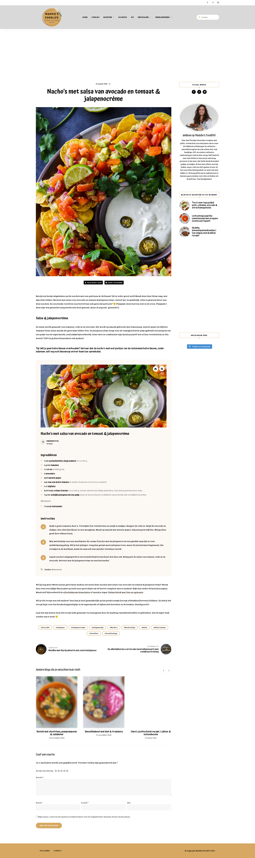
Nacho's (114, 627)
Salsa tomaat (160, 627)
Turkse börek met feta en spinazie (125, 592)
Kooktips (123, 17)
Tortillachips (111, 633)
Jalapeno (61, 627)
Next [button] (168, 670)
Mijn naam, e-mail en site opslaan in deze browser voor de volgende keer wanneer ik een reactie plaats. (84, 816)
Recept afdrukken (115, 282)
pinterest (218, 2)
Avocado (45, 627)
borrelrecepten (159, 588)
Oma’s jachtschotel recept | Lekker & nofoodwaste (151, 733)
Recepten (107, 17)
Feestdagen (143, 17)
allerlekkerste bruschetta (76, 592)
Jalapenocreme (78, 627)
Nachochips (130, 627)
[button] (162, 368)
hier (38, 588)
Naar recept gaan (94, 282)
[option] (57, 707)
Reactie (40, 777)
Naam (39, 802)
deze (74, 334)
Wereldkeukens (162, 17)
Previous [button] (163, 670)
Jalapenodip (98, 627)
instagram (212, 2)
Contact (57, 851)
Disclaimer (45, 851)
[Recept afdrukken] (155, 369)
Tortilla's (94, 633)
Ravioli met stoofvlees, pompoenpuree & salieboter (57, 733)
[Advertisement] (127, 56)
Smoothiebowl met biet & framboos (104, 731)
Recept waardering (44, 770)
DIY (132, 17)
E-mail (85, 802)
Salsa (145, 627)
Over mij (95, 17)
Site (128, 802)
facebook (207, 2)
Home (85, 17)
